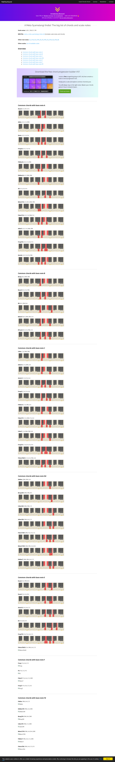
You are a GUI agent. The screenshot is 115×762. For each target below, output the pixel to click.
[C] (30, 40)
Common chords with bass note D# (33, 58)
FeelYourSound (6, 2)
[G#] (50, 40)
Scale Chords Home (84, 2)
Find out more (64, 91)
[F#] (45, 40)
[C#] (32, 40)
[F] (42, 40)
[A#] (55, 40)
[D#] (38, 40)
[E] (40, 40)
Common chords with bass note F (32, 62)
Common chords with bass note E (33, 60)
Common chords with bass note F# (33, 64)
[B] (58, 40)
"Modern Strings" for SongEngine (53, 16)
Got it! (108, 759)
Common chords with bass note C (33, 56)
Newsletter (103, 2)
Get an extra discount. (66, 18)
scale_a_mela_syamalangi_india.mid (34, 34)
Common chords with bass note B (33, 54)
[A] (53, 40)
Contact (111, 2)
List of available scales (32, 43)
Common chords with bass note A (33, 52)
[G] (48, 40)
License (95, 2)
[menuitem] (6, 2)
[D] (35, 40)
